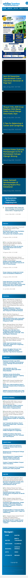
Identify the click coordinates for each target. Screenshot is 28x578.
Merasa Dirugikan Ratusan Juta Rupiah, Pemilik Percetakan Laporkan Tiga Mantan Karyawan (12, 350)
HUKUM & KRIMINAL (17, 547)
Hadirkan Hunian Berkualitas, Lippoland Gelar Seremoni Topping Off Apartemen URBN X (13, 376)
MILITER (16, 8)
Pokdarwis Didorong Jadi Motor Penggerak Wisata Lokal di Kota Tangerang (12, 447)
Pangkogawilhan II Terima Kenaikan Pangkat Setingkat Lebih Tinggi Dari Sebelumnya (14, 511)
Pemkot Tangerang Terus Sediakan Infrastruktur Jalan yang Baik (13, 468)
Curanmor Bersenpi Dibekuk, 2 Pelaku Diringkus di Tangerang (12, 430)
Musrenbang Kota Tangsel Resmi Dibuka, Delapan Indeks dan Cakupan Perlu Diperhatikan (13, 458)
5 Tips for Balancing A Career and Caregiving (13, 124)
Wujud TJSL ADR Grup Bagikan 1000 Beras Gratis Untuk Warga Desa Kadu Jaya (13, 110)
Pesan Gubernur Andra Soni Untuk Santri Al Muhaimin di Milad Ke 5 (13, 273)
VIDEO (16, 552)
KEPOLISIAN (8, 543)
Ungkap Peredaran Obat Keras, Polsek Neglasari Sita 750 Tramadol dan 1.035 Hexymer (13, 435)
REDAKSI (17, 555)
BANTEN (10, 8)
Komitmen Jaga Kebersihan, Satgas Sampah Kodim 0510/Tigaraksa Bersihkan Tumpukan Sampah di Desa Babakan (13, 504)
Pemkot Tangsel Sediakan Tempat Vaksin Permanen (13, 463)
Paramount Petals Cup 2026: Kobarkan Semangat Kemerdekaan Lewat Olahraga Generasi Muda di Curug (13, 363)
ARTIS (7, 552)
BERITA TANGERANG (18, 539)
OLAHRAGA (17, 543)
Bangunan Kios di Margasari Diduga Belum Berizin (13, 452)
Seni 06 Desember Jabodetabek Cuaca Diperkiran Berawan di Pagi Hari (13, 79)
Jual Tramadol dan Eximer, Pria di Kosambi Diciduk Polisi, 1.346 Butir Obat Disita (13, 424)
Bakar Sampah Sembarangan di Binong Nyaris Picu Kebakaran (11, 183)
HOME (4, 8)
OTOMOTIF (8, 555)
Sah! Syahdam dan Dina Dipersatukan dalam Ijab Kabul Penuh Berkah (12, 370)
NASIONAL (8, 548)
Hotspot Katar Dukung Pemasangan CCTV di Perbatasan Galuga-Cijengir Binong (13, 152)
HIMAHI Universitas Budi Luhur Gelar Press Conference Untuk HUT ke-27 (13, 391)
